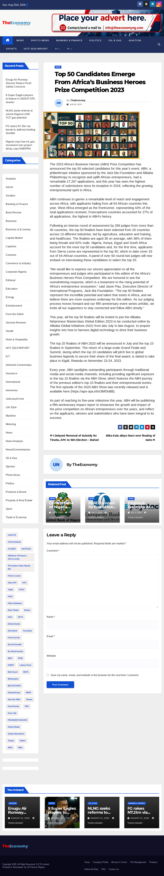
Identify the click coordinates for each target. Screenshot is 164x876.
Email (51, 636)
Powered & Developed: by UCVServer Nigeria (23, 867)
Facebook (27, 631)
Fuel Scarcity (14, 638)
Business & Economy (18, 229)
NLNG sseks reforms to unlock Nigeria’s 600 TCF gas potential (19, 114)
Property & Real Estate (19, 500)
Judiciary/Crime (15, 398)
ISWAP (11, 665)
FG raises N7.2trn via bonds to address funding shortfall (20, 129)
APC (24, 583)
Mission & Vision (119, 862)
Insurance (11, 373)
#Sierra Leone (14, 576)
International (13, 381)
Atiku (10, 596)
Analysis (11, 178)
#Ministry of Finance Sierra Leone (17, 557)
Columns (11, 255)
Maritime (11, 415)
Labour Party (25, 665)
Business (11, 221)
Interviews (12, 390)
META (26, 672)
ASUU (21, 589)
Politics (95, 40)
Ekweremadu (14, 624)
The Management (138, 862)
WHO (10, 747)
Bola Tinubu (13, 610)
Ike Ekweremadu (15, 651)
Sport (9, 508)
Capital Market (14, 238)
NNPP (28, 693)
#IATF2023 (26, 549)
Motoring (11, 424)
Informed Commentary (19, 365)
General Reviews (16, 322)
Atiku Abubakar (15, 603)
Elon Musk (12, 631)
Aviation (135, 40)
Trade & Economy (16, 517)
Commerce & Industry (18, 263)
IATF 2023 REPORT (36, 48)
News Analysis (14, 441)
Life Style (11, 407)
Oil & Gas (115, 40)
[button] (159, 44)
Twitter (23, 741)
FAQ (103, 869)
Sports (11, 48)
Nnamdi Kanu (14, 693)
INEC (10, 658)
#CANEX (12, 549)
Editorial (11, 280)
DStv (10, 617)
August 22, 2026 (20, 818)
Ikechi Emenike (15, 644)
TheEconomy (77, 100)
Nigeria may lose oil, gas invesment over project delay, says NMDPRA (20, 145)
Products (153, 862)
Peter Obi (12, 713)
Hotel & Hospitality (17, 339)
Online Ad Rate (91, 869)
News (20, 40)
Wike (20, 747)
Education (12, 288)
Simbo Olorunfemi (16, 734)
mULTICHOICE (14, 686)
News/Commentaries (18, 449)
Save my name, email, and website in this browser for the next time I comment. (95, 675)
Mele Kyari (13, 672)
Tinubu (11, 741)
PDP (27, 706)
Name (51, 616)
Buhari (27, 610)
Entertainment (14, 305)
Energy (10, 297)
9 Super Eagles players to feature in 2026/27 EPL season (20, 99)
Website (51, 655)
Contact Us (114, 869)
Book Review (13, 212)
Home (87, 862)
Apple (10, 589)
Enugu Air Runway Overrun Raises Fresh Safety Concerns (18, 83)
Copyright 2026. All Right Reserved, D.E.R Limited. (26, 864)
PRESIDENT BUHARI (17, 720)
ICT (8, 356)
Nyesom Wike (14, 699)
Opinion (10, 466)
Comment (53, 550)
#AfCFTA (12, 535)
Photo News (40, 40)
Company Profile (100, 862)
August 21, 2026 (60, 818)
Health (9, 331)
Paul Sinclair (13, 706)
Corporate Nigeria (16, 271)
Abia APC (12, 583)
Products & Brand (16, 492)
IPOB (20, 658)
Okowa (29, 699)
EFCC (20, 617)
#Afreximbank (14, 542)
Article (9, 187)
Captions (11, 246)
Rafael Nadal (14, 727)
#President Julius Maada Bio (19, 567)
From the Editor (15, 314)
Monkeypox (13, 679)
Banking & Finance (69, 40)
